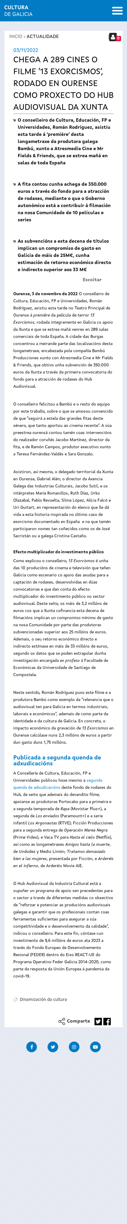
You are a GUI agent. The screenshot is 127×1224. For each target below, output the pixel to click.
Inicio (15, 36)
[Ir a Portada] (18, 12)
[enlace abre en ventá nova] (98, 1021)
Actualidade (43, 36)
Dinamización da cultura (43, 1000)
